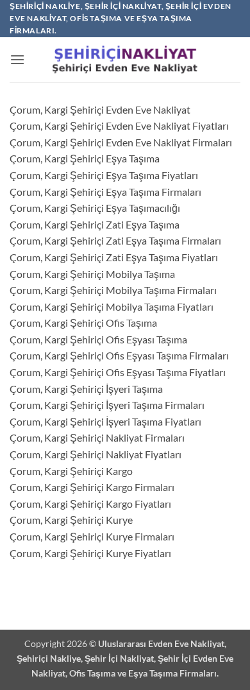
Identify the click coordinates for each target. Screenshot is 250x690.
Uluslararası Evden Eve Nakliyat (161, 643)
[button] (17, 59)
